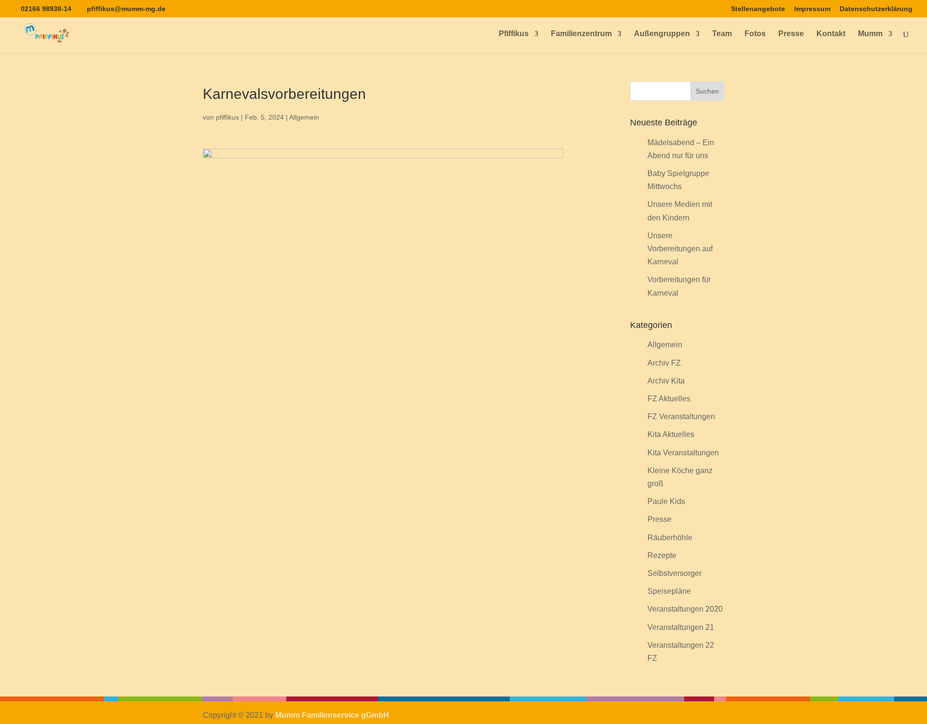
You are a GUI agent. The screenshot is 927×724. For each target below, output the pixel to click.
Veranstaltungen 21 (680, 627)
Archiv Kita (666, 381)
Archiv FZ (664, 363)
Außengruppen (662, 34)
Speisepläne (669, 591)
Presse (791, 34)
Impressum (812, 9)
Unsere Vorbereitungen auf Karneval (680, 249)
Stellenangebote (758, 9)
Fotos (755, 34)
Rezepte (661, 555)
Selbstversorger (674, 573)
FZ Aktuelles (668, 399)
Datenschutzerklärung (876, 9)
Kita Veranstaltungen (683, 453)
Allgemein (304, 117)
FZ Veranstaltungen (681, 416)
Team (722, 34)
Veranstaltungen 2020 (685, 609)
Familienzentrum (581, 34)
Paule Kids (666, 501)
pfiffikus (227, 117)
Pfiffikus (514, 34)
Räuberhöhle (669, 537)
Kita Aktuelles (670, 434)
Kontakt (830, 34)
